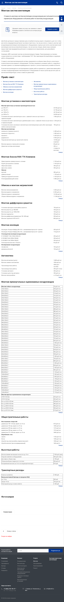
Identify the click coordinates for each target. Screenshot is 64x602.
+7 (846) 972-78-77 (9, 589)
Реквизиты (4, 570)
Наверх (61, 152)
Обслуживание (37, 563)
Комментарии (8, 512)
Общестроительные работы (42, 89)
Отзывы (3, 568)
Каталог (19, 558)
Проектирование (38, 565)
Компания (4, 558)
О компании (4, 561)
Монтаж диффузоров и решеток (12, 89)
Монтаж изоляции (8, 92)
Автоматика (37, 81)
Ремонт (35, 568)
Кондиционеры (21, 561)
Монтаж (35, 561)
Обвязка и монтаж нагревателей (12, 87)
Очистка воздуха (22, 565)
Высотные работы (39, 91)
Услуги (35, 558)
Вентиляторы (21, 563)
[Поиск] (61, 3)
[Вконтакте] (61, 598)
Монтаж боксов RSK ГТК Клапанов (13, 84)
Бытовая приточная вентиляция (55, 558)
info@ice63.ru (50, 588)
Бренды (3, 565)
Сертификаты (5, 563)
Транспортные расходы (40, 94)
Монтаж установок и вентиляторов (13, 81)
